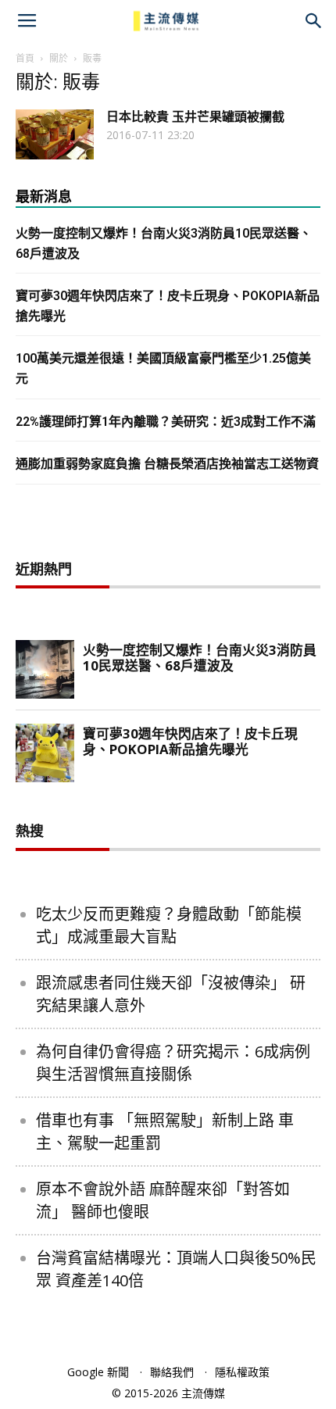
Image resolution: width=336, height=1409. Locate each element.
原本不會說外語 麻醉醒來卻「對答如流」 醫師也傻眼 (163, 1200)
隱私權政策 (242, 1371)
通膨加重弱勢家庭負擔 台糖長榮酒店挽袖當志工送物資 (167, 463)
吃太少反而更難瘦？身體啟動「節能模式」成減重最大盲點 (169, 925)
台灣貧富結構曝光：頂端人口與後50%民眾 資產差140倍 (176, 1269)
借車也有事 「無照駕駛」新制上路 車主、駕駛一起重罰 (165, 1131)
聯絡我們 (172, 1371)
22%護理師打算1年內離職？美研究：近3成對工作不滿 (166, 421)
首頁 (25, 58)
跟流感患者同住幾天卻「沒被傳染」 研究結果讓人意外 (171, 994)
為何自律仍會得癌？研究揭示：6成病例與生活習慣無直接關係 (173, 1063)
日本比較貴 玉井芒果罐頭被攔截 (195, 116)
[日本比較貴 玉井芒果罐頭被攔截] (55, 134)
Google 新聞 (98, 1371)
